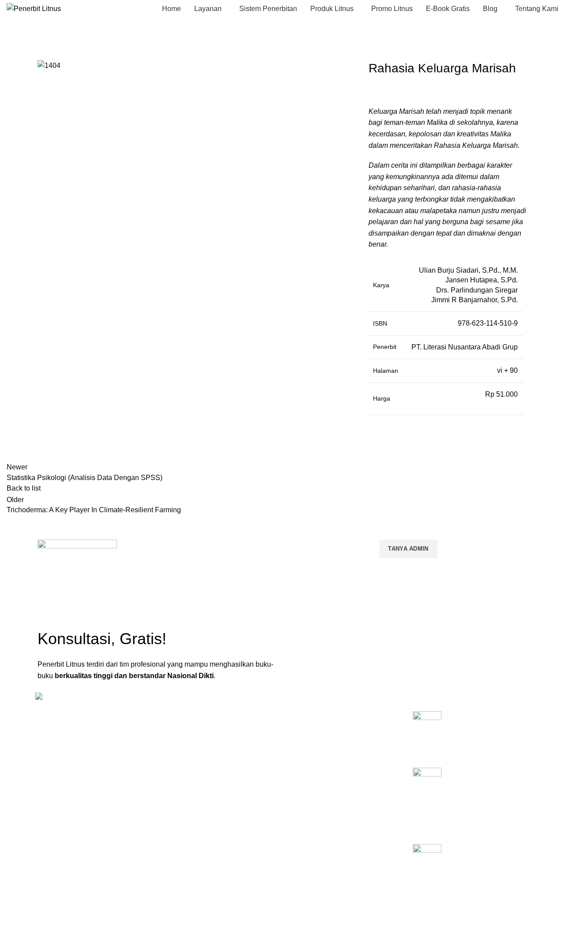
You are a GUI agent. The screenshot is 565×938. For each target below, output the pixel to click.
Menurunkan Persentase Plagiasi (333, 795)
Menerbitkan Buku (312, 720)
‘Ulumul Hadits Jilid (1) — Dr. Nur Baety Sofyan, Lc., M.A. (488, 858)
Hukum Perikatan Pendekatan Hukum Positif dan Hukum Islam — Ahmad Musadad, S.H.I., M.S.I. (486, 792)
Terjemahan (303, 825)
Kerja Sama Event (312, 780)
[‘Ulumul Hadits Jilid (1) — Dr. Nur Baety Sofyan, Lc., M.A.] (427, 865)
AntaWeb (218, 901)
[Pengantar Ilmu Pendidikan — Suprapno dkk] (427, 732)
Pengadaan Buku (311, 765)
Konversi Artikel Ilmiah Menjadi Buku (337, 735)
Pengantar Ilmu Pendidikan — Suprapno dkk (486, 725)
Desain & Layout (310, 810)
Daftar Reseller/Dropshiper (324, 840)
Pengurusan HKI (310, 750)
